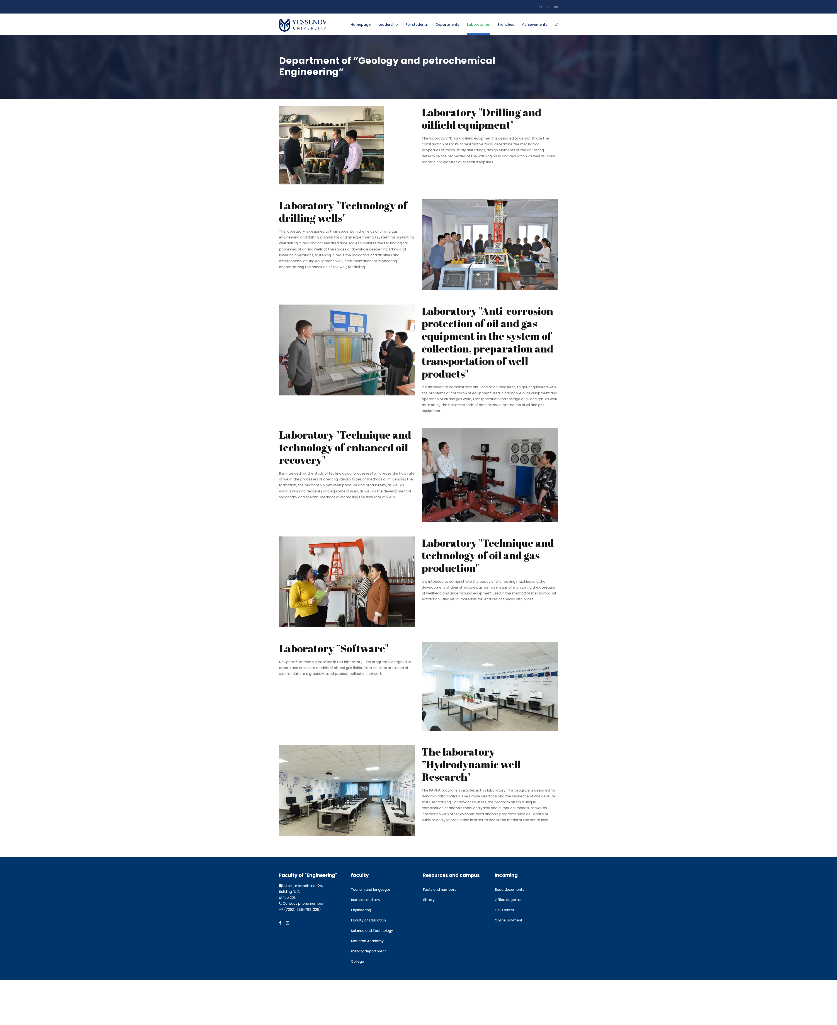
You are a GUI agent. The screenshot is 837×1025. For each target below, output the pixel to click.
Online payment (508, 920)
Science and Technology (372, 930)
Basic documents (509, 889)
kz (540, 6)
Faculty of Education (368, 920)
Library (429, 899)
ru (547, 6)
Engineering (361, 910)
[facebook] (280, 923)
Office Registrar (508, 899)
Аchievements (534, 24)
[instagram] (287, 923)
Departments (447, 24)
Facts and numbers (439, 889)
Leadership (388, 24)
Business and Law (365, 899)
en (556, 6)
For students (417, 24)
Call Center (504, 910)
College (357, 961)
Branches (506, 24)
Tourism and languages (371, 889)
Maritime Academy (367, 940)
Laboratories (478, 24)
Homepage (361, 24)
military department (368, 951)
